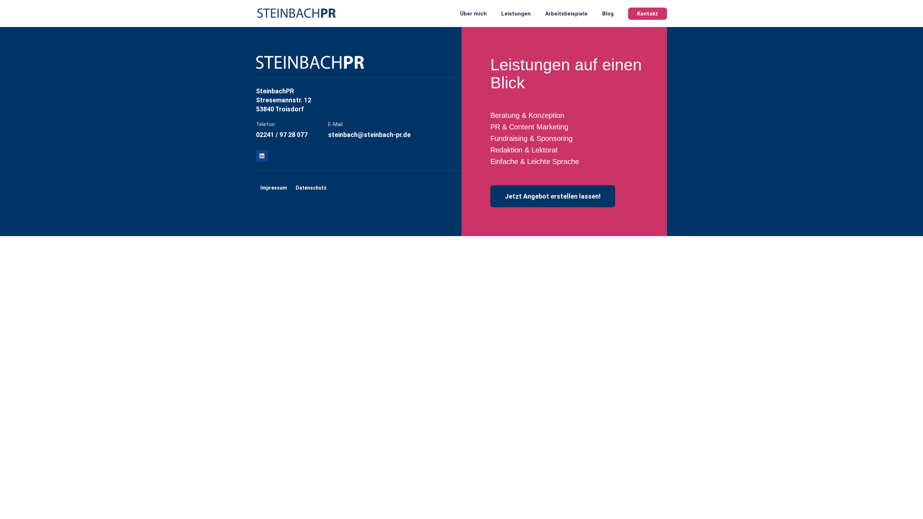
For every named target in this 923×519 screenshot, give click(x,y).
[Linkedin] (262, 156)
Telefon (265, 124)
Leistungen (516, 13)
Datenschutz (311, 188)
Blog (608, 13)
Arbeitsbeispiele (566, 13)
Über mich (473, 13)
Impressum (273, 188)
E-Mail (335, 124)
